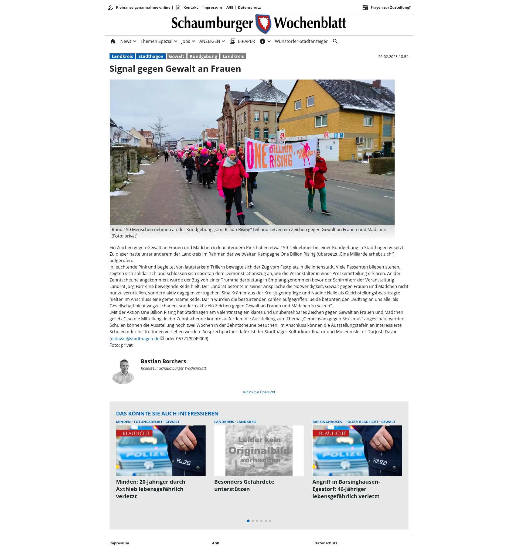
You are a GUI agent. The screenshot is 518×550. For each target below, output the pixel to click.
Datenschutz (249, 7)
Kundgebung (203, 56)
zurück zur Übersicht (259, 392)
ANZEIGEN (209, 41)
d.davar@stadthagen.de (135, 339)
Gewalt (176, 56)
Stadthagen (150, 56)
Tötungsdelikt (148, 421)
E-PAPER (242, 41)
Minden (124, 421)
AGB (230, 7)
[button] (252, 232)
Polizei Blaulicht (362, 421)
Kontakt (186, 7)
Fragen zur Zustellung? (386, 7)
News (125, 41)
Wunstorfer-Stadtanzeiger (301, 41)
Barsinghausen (327, 421)
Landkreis (122, 56)
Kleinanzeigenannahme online (139, 7)
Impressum (212, 7)
